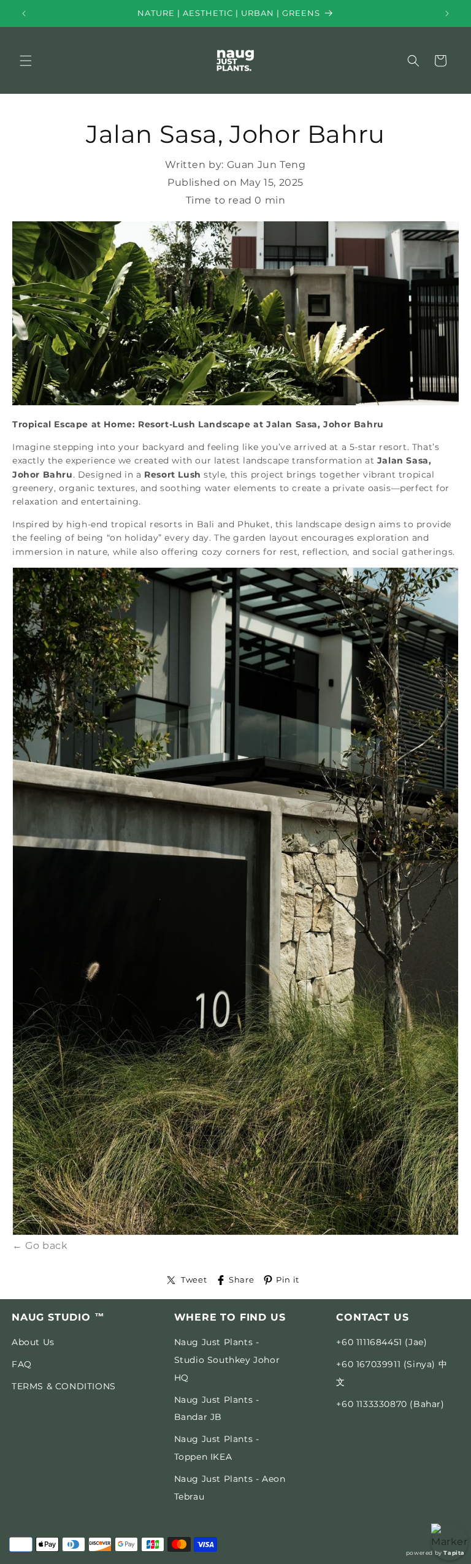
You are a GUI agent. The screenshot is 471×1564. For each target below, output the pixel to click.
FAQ (22, 1364)
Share (241, 1279)
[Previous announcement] (23, 13)
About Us (33, 1342)
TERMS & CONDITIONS (64, 1386)
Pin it (287, 1279)
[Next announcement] (447, 13)
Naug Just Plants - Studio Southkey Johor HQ (227, 1360)
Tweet (194, 1279)
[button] (25, 60)
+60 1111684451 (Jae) (381, 1342)
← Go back (39, 1245)
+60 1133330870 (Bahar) (390, 1404)
